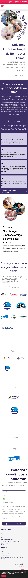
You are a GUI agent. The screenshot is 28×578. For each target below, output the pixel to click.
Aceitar (4, 575)
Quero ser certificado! (14, 524)
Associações (5, 556)
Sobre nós (4, 548)
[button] (25, 6)
